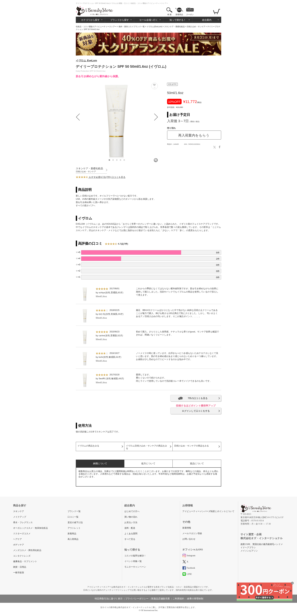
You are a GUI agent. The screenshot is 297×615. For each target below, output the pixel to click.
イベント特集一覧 (133, 561)
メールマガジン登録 (192, 533)
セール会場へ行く (148, 20)
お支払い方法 (130, 522)
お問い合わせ (188, 539)
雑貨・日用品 (19, 567)
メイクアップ (19, 517)
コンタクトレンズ (21, 556)
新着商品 (179, 14)
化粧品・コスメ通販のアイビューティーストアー (96, 27)
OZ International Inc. (149, 610)
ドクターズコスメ (21, 533)
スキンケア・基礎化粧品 (174, 27)
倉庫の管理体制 (195, 598)
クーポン (190, 14)
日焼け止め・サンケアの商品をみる (191, 446)
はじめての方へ (132, 511)
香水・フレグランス (23, 522)
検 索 (169, 14)
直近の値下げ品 (75, 522)
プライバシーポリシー (136, 598)
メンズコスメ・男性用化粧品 (27, 550)
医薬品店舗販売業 (160, 598)
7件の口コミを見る (198, 398)
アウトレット (74, 528)
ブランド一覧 (74, 511)
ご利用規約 (178, 598)
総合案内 (206, 20)
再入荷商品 (73, 539)
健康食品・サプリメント (25, 561)
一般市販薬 (18, 572)
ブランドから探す (119, 20)
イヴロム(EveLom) (154, 27)
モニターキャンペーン (135, 567)
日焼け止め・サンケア (196, 27)
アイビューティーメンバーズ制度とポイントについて (208, 511)
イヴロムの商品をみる (88, 446)
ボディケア (18, 545)
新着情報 (186, 528)
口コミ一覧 (73, 517)
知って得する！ (178, 20)
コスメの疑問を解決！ (135, 556)
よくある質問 (130, 533)
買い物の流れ (130, 517)
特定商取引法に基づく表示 (109, 598)
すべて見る (129, 539)
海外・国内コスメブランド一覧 (132, 27)
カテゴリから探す (90, 20)
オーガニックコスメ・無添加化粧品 (30, 528)
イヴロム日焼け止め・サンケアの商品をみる (146, 447)
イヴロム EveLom (86, 60)
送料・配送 (129, 528)
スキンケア (18, 511)
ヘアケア (17, 539)
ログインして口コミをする (196, 411)
